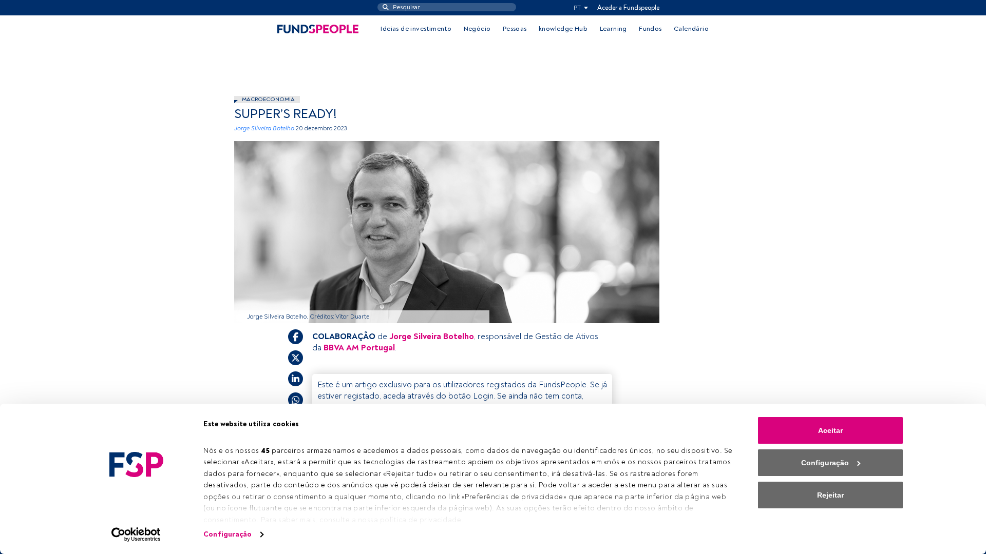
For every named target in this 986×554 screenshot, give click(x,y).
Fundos (650, 29)
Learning (613, 29)
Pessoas (515, 29)
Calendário (691, 29)
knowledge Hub (563, 29)
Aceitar (830, 430)
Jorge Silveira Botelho (264, 128)
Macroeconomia (268, 99)
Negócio (477, 29)
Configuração (227, 534)
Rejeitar (830, 495)
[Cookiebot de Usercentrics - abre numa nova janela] (136, 534)
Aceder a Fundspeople (628, 8)
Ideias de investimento (416, 29)
